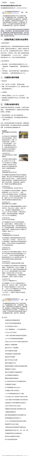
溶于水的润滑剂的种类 (11, 439)
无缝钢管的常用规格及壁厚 (12, 320)
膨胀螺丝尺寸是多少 (10, 369)
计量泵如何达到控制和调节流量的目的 (15, 427)
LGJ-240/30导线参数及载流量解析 (14, 338)
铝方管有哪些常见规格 (11, 350)
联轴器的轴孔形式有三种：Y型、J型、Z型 (16, 430)
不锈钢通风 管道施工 (10, 384)
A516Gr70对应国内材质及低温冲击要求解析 (16, 421)
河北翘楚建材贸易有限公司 (12, 11)
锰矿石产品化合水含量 (11, 360)
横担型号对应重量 (10, 357)
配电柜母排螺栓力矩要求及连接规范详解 (16, 366)
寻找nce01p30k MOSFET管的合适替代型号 (16, 341)
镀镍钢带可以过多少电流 (12, 424)
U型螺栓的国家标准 (10, 412)
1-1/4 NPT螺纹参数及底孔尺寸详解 (14, 393)
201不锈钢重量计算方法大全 (12, 387)
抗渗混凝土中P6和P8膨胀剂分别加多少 (15, 402)
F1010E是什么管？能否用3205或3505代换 (16, 396)
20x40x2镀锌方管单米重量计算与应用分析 (16, 399)
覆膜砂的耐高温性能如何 (12, 378)
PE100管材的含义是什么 (11, 326)
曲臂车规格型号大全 (10, 363)
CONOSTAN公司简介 (11, 332)
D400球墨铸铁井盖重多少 (12, 375)
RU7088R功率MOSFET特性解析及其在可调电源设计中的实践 (16, 382)
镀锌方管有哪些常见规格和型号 (13, 372)
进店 (26, 12)
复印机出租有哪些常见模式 (12, 436)
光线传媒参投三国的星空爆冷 (13, 353)
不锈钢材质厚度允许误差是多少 (13, 433)
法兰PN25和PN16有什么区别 (13, 405)
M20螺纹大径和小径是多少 (12, 390)
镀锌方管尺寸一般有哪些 (12, 347)
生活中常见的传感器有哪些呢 (13, 323)
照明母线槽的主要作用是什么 (13, 418)
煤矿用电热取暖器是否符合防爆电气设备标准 (16, 415)
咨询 (22, 12)
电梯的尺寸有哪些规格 (11, 344)
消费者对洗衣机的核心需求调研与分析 (15, 409)
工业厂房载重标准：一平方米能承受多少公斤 (16, 330)
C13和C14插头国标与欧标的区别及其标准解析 (16, 336)
